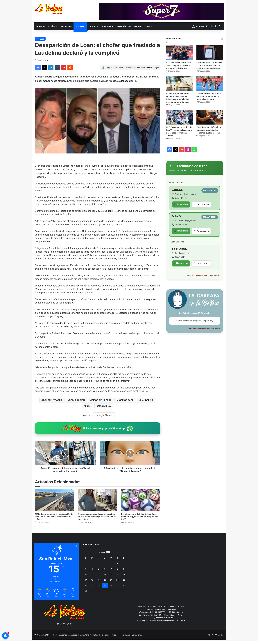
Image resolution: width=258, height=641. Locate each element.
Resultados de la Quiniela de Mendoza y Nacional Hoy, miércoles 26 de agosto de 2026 (139, 516)
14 (111, 574)
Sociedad (80, 26)
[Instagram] (67, 623)
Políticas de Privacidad (110, 635)
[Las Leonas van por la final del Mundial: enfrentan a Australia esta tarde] (209, 83)
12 (98, 574)
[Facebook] (38, 67)
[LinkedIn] (50, 67)
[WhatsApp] (71, 623)
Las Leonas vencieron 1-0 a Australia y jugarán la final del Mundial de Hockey (178, 65)
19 (98, 580)
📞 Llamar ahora (181, 204)
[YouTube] (64, 623)
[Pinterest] (63, 67)
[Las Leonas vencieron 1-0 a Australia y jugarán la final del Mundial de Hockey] (179, 52)
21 (111, 580)
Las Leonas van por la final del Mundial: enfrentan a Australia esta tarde (208, 96)
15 (117, 574)
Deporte (93, 26)
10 (86, 574)
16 (124, 574)
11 (92, 574)
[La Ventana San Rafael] (48, 9)
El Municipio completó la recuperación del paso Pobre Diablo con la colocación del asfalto (54, 516)
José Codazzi (126, 400)
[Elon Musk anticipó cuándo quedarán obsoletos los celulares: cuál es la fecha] (209, 117)
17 (86, 580)
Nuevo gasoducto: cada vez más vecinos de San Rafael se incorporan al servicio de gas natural (97, 516)
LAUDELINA (147, 400)
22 (117, 580)
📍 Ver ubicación (201, 204)
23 (124, 580)
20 (105, 580)
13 (105, 574)
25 (92, 585)
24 (86, 585)
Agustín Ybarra (52, 400)
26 (98, 585)
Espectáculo (124, 26)
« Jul (85, 598)
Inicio (41, 26)
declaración (77, 400)
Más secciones (142, 26)
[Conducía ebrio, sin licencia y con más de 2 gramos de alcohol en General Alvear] (209, 52)
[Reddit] (70, 67)
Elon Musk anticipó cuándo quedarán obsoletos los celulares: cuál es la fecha (208, 130)
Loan (88, 406)
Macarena (104, 406)
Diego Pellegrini (101, 400)
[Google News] (103, 415)
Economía (66, 26)
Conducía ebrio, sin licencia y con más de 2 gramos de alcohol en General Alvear (209, 65)
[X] (44, 67)
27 (105, 585)
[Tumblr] (57, 67)
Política (52, 26)
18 (92, 580)
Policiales (107, 26)
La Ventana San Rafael (89, 635)
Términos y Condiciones (132, 635)
